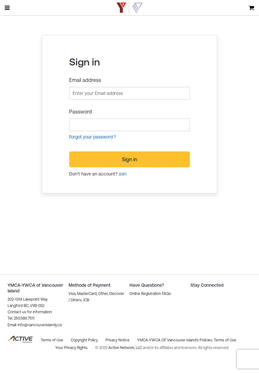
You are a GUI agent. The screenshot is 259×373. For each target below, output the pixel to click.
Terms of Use (225, 340)
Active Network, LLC (125, 347)
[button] (35, 325)
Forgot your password (91, 136)
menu (7, 7)
